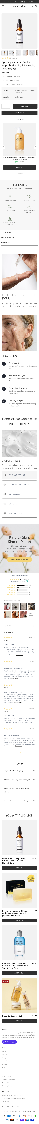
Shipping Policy (7, 1086)
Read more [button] (19, 655)
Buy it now (19, 112)
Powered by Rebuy (19, 173)
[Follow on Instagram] (8, 1107)
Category (5, 1058)
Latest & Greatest (7, 1061)
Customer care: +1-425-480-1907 (12, 1095)
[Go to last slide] (3, 147)
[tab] (19, 475)
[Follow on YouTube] (18, 1107)
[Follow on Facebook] (3, 1107)
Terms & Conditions (8, 1079)
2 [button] (17, 753)
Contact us (5, 1101)
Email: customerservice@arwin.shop (13, 1098)
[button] (6, 58)
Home (4, 1051)
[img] (8, 638)
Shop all (4, 1054)
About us (5, 1064)
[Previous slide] (4, 31)
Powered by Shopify (28, 1111)
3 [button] (20, 753)
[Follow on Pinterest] (13, 1107)
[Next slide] (35, 31)
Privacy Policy (6, 1076)
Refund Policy (6, 1083)
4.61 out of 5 (24, 579)
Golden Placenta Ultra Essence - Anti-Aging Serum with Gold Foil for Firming (19, 158)
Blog (3, 1067)
